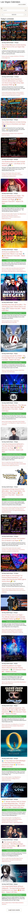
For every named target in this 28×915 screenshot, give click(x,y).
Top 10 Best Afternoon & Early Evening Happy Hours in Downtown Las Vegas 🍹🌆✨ (14, 124)
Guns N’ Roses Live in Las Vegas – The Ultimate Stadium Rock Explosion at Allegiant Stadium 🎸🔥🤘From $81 (13, 616)
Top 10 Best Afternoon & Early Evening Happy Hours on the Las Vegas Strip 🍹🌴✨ (14, 46)
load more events (14, 910)
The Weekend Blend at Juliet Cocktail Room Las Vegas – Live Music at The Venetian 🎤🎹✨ (13, 163)
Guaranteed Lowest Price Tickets (14, 313)
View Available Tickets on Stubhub (14, 621)
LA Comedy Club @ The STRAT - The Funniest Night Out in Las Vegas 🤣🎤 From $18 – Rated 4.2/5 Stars (14, 357)
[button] (2, 8)
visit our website (22, 4)
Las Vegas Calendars (10, 2)
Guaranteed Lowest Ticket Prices (14, 206)
